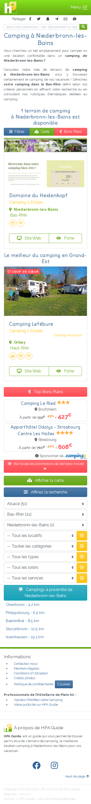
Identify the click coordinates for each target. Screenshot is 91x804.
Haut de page (75, 776)
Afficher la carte (49, 480)
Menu (76, 7)
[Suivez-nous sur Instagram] (55, 765)
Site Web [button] (32, 238)
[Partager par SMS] (75, 19)
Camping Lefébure (31, 324)
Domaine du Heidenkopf (38, 195)
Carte (45, 132)
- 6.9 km (25, 612)
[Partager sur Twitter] (39, 19)
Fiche (68, 238)
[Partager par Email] (65, 19)
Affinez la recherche (48, 492)
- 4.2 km (22, 604)
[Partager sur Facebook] (30, 19)
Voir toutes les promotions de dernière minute (48, 464)
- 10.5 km (25, 629)
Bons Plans (73, 132)
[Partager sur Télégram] (56, 19)
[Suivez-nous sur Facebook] (37, 765)
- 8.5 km (22, 621)
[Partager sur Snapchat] (48, 19)
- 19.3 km (25, 637)
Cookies (64, 684)
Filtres (20, 132)
